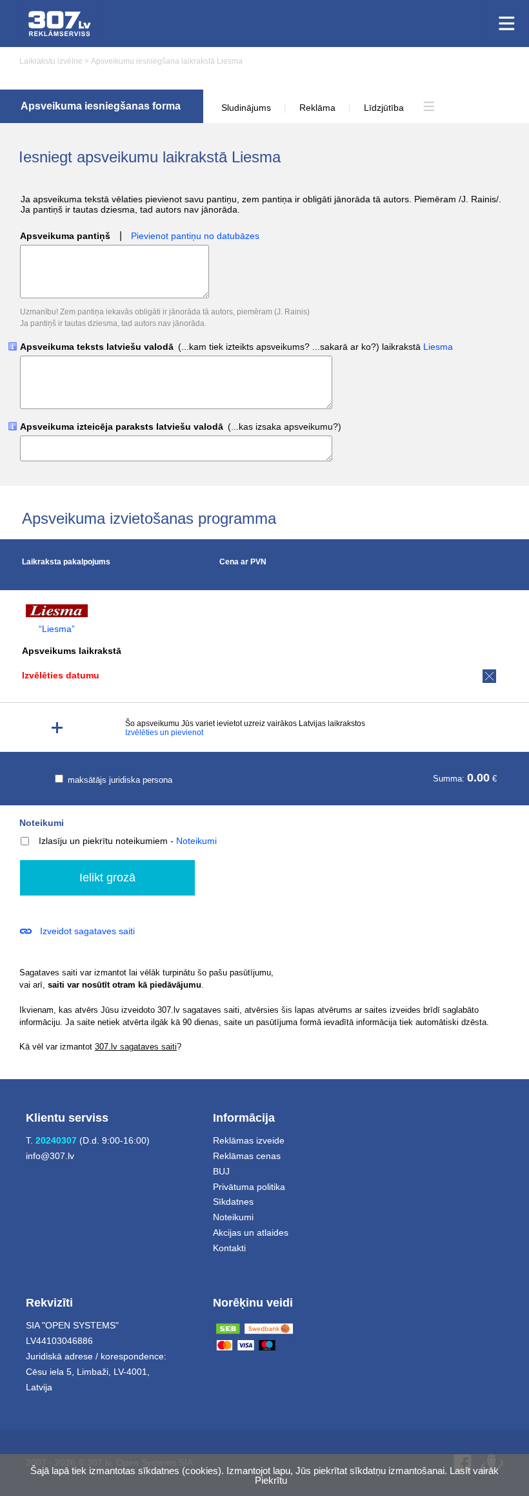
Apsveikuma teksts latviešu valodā (236, 347)
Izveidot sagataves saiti (87, 931)
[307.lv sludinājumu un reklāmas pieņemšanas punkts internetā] (59, 23)
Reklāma (317, 107)
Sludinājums (246, 107)
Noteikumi (41, 823)
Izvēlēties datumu (60, 675)
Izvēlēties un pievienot (164, 732)
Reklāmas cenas (247, 1156)
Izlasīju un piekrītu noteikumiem (103, 841)
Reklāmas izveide (248, 1140)
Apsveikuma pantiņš (65, 236)
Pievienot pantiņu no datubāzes (195, 236)
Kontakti (229, 1248)
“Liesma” (57, 629)
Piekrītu (271, 1480)
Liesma (438, 346)
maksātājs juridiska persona (118, 780)
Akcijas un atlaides (250, 1232)
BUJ (221, 1171)
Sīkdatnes (233, 1201)
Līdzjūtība (384, 107)
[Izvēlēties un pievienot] (57, 728)
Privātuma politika (249, 1187)
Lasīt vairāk (474, 1470)
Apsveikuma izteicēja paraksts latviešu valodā (180, 427)
